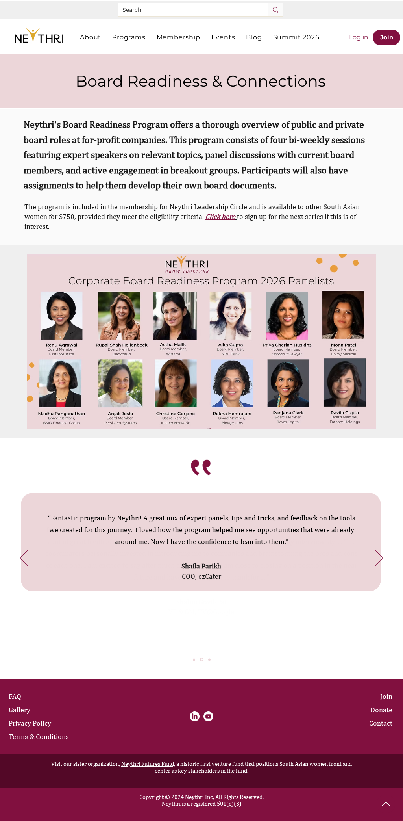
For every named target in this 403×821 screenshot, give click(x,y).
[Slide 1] (194, 659)
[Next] (379, 558)
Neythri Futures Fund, (148, 763)
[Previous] (24, 558)
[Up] (386, 804)
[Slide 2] (201, 659)
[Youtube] (208, 716)
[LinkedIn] (195, 716)
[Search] (275, 9)
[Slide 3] (209, 659)
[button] (90, 37)
